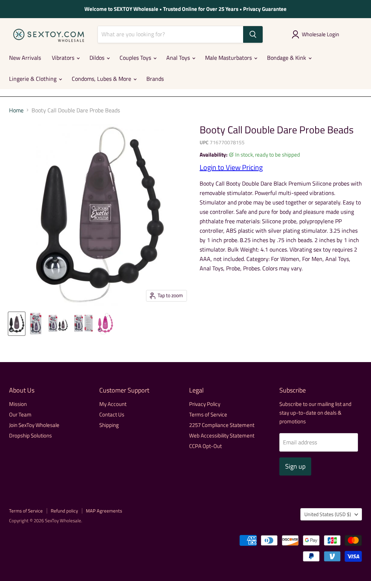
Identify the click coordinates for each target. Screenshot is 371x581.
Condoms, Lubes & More (102, 78)
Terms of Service (208, 414)
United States (327, 514)
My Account (112, 404)
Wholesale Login (320, 34)
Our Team (20, 414)
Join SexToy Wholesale (34, 425)
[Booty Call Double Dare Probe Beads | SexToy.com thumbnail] (16, 323)
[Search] (253, 34)
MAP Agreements (104, 510)
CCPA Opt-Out (205, 446)
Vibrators (64, 57)
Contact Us (111, 414)
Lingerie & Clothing (33, 78)
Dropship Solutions (30, 435)
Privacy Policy (204, 404)
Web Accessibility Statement (221, 435)
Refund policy (64, 510)
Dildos (97, 57)
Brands (155, 78)
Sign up (295, 466)
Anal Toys (178, 57)
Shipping (109, 425)
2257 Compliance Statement (221, 425)
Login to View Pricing (231, 167)
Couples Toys (136, 57)
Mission (18, 404)
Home (16, 110)
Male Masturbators (229, 57)
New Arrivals (25, 57)
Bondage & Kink (287, 57)
